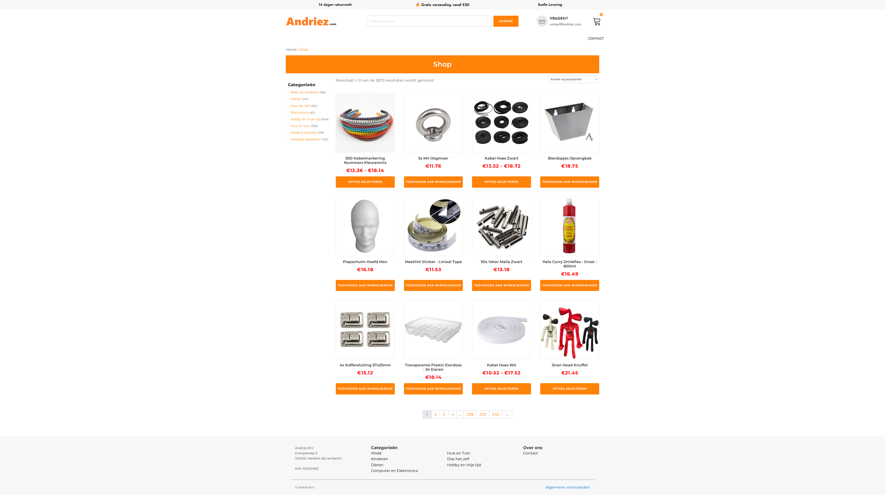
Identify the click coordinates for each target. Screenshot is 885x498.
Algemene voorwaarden (568, 487)
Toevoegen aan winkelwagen (433, 182)
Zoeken (506, 21)
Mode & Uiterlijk (303, 132)
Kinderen (379, 459)
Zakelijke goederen (306, 139)
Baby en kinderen (305, 92)
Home (291, 49)
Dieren (296, 99)
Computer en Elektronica (394, 470)
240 (495, 414)
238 (470, 414)
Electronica (300, 112)
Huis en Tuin (458, 453)
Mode (376, 453)
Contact (530, 453)
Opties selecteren (365, 182)
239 (482, 414)
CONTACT (596, 38)
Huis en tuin (300, 126)
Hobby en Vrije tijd (306, 119)
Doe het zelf (300, 106)
